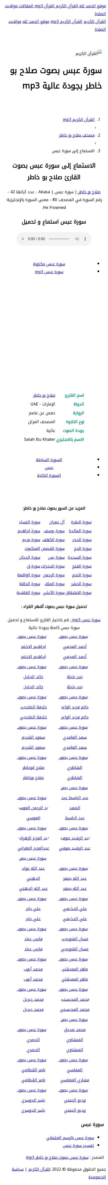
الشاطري (74, 778)
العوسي (33, 818)
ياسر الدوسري (33, 1110)
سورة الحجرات (53, 566)
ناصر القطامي (33, 1080)
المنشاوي (74, 1050)
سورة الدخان (29, 557)
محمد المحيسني (74, 1009)
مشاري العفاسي (74, 1080)
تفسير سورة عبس (78, 1145)
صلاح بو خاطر (88, 192)
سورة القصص (53, 548)
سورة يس (56, 557)
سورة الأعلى (54, 593)
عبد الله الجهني (33, 888)
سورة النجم (81, 575)
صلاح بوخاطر (33, 778)
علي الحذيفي (75, 919)
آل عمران (57, 522)
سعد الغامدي (75, 747)
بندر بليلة (75, 687)
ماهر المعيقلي (75, 979)
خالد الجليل (33, 687)
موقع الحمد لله (92, 6)
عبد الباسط (75, 818)
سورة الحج (82, 548)
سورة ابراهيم (29, 531)
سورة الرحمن (54, 575)
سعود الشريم (33, 747)
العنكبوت (32, 548)
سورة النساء (29, 522)
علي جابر (33, 919)
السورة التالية (49, 475)
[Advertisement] (54, 334)
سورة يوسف (54, 531)
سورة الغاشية (28, 593)
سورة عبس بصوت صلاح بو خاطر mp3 (57, 1157)
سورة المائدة (80, 531)
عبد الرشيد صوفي (74, 848)
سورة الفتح (81, 566)
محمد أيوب (33, 979)
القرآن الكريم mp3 (66, 21)
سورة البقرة (81, 522)
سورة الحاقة (29, 584)
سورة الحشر (81, 584)
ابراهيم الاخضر (33, 657)
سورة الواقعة (28, 575)
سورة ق (33, 566)
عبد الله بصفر (75, 888)
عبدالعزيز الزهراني (33, 848)
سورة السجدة (79, 557)
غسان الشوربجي (75, 949)
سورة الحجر (81, 540)
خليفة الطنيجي (33, 717)
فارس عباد (33, 949)
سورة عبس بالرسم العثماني (70, 1138)
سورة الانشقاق (78, 593)
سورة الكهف (53, 540)
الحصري (33, 1050)
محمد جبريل (33, 1009)
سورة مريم (31, 540)
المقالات (25, 6)
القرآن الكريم (66, 6)
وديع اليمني (75, 1110)
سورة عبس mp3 (49, 272)
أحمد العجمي (75, 657)
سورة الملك (55, 584)
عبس (49, 468)
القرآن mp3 (44, 6)
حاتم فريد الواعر (75, 717)
